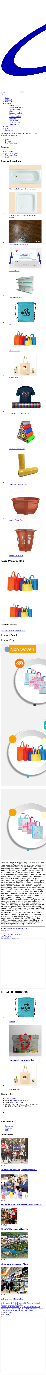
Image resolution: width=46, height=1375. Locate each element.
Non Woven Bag (15, 351)
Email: (7, 1100)
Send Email (5, 1314)
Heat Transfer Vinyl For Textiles (18, 1309)
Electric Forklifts (15, 117)
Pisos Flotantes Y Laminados (19, 244)
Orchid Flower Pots (16, 556)
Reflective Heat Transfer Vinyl (19, 413)
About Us (8, 100)
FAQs (7, 128)
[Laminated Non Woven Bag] (25, 1056)
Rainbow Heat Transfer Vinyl (11, 1307)
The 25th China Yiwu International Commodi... (22, 1204)
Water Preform (14, 124)
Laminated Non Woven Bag (17, 928)
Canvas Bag (13, 377)
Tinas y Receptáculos (16, 115)
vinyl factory (28, 1310)
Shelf (11, 111)
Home (7, 98)
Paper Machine (14, 122)
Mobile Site (19, 1305)
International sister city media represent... (19, 1170)
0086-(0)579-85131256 (13, 1098)
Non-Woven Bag (15, 109)
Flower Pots (13, 105)
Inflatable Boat (14, 120)
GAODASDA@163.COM (19, 1100)
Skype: (7, 1102)
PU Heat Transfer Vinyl (17, 449)
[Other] (25, 1018)
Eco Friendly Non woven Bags (11, 934)
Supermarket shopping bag (10, 938)
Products (8, 103)
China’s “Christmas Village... (14, 1229)
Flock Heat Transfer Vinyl (18, 484)
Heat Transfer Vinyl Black (14, 1310)
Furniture (12, 119)
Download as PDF (18, 631)
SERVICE (8, 101)
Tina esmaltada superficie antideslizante (22, 189)
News (7, 126)
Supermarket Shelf (15, 297)
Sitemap (11, 1305)
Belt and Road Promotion (12, 1299)
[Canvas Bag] (25, 1085)
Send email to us (6, 631)
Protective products (15, 113)
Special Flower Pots (16, 520)
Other (11, 324)
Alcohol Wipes (14, 271)
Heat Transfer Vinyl (16, 107)
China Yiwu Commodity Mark (14, 1264)
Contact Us (9, 130)
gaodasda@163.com (11, 135)
